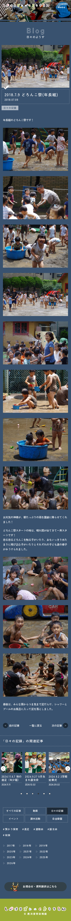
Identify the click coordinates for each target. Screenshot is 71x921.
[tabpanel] (11, 769)
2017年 (11, 845)
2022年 (44, 851)
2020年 (11, 851)
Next (67, 768)
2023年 (11, 857)
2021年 (27, 851)
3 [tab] (33, 794)
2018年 (27, 845)
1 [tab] (21, 794)
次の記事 (57, 725)
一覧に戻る (35, 725)
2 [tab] (27, 794)
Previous (3, 768)
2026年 (11, 863)
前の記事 (14, 725)
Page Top (66, 916)
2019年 (43, 845)
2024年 (27, 857)
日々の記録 (9, 108)
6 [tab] (50, 794)
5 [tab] (44, 794)
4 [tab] (38, 794)
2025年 (44, 857)
